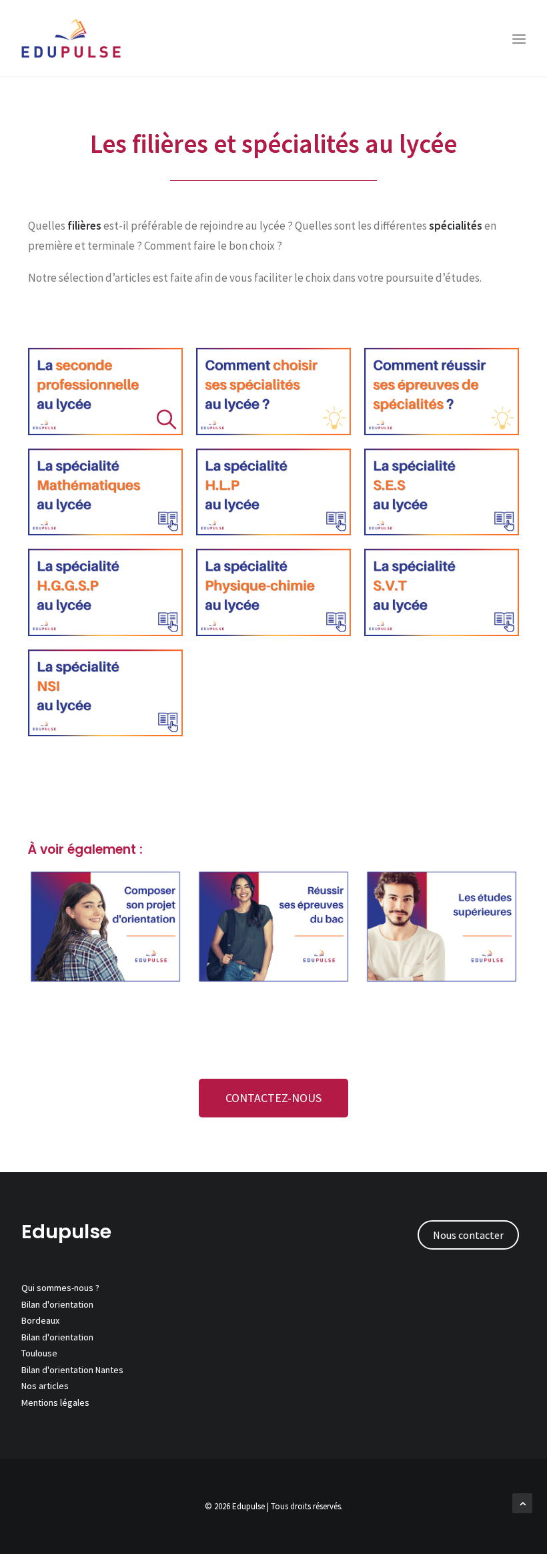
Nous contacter (468, 1235)
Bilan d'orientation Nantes (72, 1370)
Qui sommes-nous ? (60, 1288)
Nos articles (45, 1386)
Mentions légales (55, 1402)
